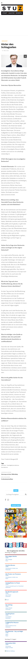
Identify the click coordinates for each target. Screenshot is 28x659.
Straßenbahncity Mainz (7, 479)
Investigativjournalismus (13, 465)
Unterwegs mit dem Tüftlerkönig (9, 474)
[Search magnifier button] (26, 494)
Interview (3, 465)
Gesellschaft (5, 41)
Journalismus (4, 467)
